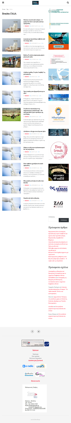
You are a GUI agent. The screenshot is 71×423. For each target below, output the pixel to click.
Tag (7, 9)
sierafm (27, 26)
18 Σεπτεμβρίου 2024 (36, 43)
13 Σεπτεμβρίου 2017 (35, 185)
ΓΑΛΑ (11, 9)
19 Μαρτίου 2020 (34, 116)
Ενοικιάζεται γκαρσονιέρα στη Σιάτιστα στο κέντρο (57, 309)
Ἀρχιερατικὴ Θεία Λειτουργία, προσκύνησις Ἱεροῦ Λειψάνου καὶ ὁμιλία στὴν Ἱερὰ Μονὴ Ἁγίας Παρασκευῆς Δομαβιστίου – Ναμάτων (57, 236)
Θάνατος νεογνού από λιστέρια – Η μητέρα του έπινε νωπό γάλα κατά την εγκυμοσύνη (33, 22)
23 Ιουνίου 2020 (34, 95)
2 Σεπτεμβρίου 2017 (35, 200)
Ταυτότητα (35, 354)
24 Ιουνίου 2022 (34, 59)
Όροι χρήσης (35, 356)
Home (3, 9)
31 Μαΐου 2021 (34, 76)
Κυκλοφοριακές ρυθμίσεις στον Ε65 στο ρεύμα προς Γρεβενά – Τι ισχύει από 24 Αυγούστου (57, 259)
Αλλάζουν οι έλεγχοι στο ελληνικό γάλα (34, 131)
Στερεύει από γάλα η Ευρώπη (31, 198)
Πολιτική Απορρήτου (35, 358)
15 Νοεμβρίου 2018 (35, 134)
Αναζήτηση (51, 217)
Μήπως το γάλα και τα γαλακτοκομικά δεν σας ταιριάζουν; (33, 148)
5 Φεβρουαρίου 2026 (35, 26)
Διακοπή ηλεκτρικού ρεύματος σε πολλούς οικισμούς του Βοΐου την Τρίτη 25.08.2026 (58, 244)
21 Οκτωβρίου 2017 (35, 168)
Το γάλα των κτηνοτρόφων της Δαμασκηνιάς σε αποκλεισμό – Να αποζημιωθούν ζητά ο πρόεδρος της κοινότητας (33, 111)
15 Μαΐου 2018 (34, 152)
